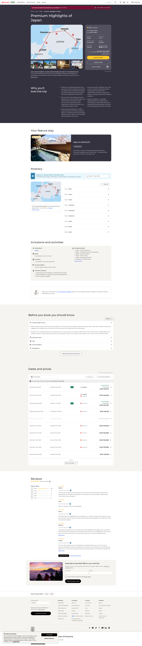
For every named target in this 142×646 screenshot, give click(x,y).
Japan (41, 11)
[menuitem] (5, 2)
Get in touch (88, 602)
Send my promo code (73, 581)
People (100, 608)
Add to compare (96, 66)
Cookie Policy (16, 641)
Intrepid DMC (75, 608)
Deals (38, 2)
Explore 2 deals (98, 62)
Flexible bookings (62, 613)
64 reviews (95, 27)
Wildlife (101, 613)
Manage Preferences (49, 638)
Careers (73, 610)
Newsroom (87, 613)
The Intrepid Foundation (105, 605)
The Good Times (75, 605)
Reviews (87, 610)
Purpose (101, 600)
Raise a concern (89, 616)
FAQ (86, 608)
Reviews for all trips (75, 555)
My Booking (61, 602)
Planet (100, 610)
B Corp (100, 602)
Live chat (87, 605)
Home (32, 11)
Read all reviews (64, 555)
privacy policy (87, 576)
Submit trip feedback (63, 605)
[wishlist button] (107, 66)
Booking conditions (62, 616)
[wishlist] (120, 2)
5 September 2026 (105, 53)
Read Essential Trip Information (71, 353)
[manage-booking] (124, 2)
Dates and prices (98, 57)
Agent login (61, 618)
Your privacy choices (78, 616)
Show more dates (69, 463)
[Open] (50, 481)
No (52, 593)
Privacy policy (75, 613)
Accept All (49, 634)
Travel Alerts (61, 610)
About (44, 2)
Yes (46, 593)
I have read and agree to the (79, 576)
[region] (30, 638)
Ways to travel (31, 2)
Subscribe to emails (40, 613)
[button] (57, 42)
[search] (110, 2)
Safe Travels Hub (62, 608)
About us (74, 602)
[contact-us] (127, 2)
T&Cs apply (42, 609)
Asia (37, 11)
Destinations (21, 2)
